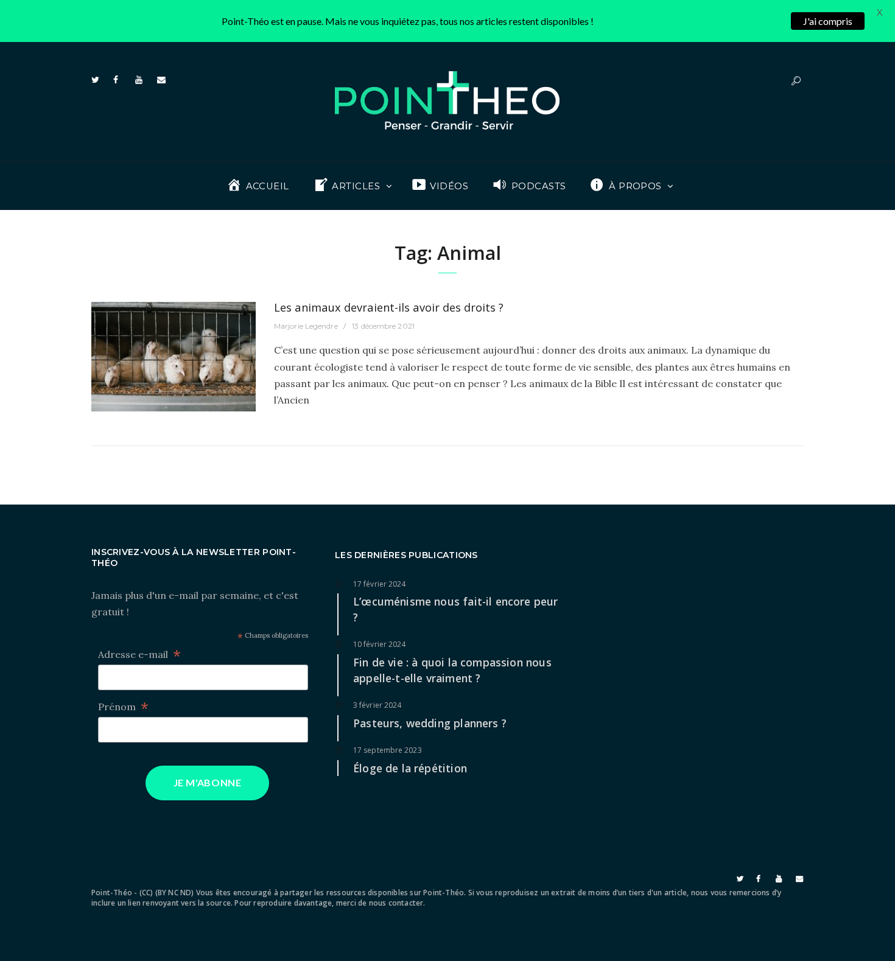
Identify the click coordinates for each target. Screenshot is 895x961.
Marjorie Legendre (306, 325)
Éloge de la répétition (410, 768)
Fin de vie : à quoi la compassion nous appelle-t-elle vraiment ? (452, 670)
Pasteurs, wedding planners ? (430, 723)
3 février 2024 (377, 705)
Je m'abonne (208, 782)
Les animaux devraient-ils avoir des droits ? (389, 307)
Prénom (123, 707)
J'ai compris (827, 21)
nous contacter (396, 903)
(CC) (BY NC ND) (166, 892)
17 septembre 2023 (387, 750)
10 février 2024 (379, 644)
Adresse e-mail (139, 654)
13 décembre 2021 (383, 325)
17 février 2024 (379, 584)
